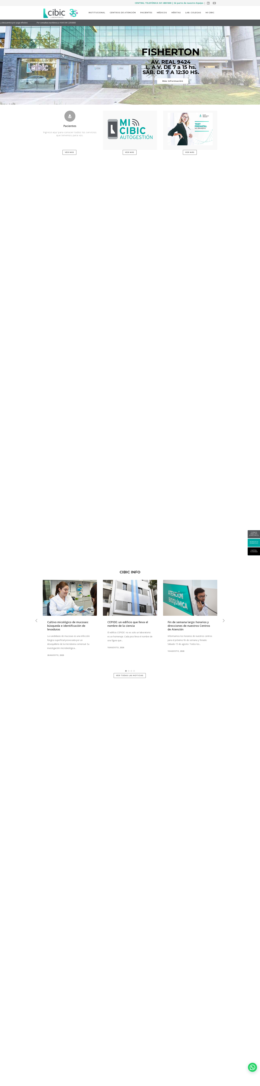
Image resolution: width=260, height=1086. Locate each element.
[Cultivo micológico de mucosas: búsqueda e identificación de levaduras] (70, 598)
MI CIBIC (210, 12)
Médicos (162, 12)
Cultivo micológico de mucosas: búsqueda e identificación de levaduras (67, 625)
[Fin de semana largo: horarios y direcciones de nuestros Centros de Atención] (190, 598)
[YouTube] (214, 3)
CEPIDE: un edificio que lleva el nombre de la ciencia (127, 624)
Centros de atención (123, 12)
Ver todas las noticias (129, 675)
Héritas (176, 12)
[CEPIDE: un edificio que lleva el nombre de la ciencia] (130, 598)
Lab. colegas (193, 12)
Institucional (96, 12)
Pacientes (146, 12)
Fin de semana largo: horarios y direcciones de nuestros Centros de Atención (189, 625)
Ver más (69, 152)
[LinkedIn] (208, 3)
